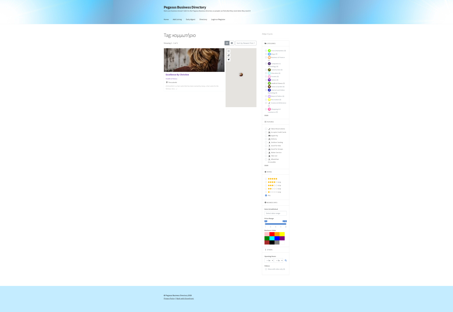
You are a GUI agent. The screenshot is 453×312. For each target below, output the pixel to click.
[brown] (267, 242)
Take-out (274, 156)
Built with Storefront (185, 298)
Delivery (274, 139)
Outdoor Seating (277, 142)
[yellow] (282, 234)
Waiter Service (276, 152)
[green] (267, 238)
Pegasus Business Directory (185, 7)
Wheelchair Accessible (273, 160)
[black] (272, 242)
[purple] (282, 238)
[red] (272, 234)
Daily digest (190, 19)
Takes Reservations (278, 129)
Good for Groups (277, 149)
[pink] (267, 234)
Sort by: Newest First (245, 43)
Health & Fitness (171, 79)
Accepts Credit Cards (278, 132)
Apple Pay (274, 136)
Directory (203, 19)
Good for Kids (276, 146)
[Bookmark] (166, 69)
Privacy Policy (169, 298)
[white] (282, 242)
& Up (279, 182)
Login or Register (218, 19)
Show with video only (276, 269)
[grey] (277, 242)
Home (166, 19)
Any (269, 195)
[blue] (277, 238)
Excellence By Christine (177, 74)
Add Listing (177, 19)
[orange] (277, 234)
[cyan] (272, 238)
